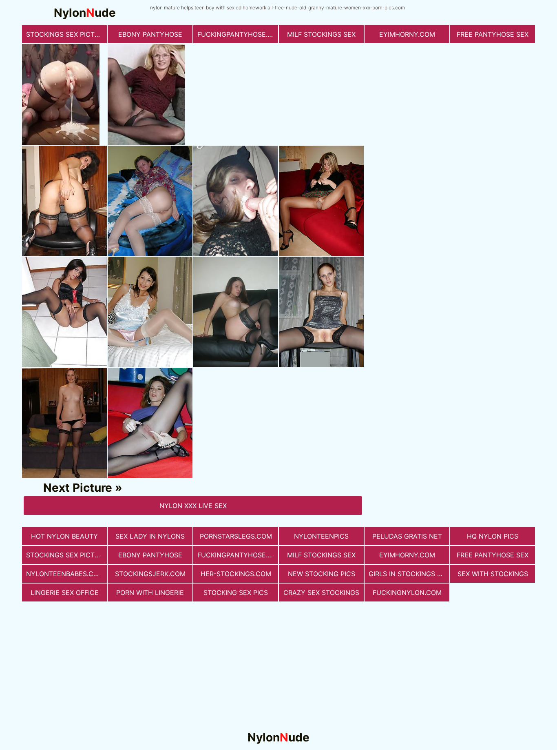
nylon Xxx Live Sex (193, 505)
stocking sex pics (235, 592)
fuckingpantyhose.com (237, 34)
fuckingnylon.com (407, 592)
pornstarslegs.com (236, 536)
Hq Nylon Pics (492, 536)
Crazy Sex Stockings (321, 592)
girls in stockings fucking (409, 574)
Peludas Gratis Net (407, 536)
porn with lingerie (150, 592)
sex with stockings (493, 574)
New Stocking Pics (321, 574)
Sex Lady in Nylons (150, 536)
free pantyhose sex (492, 34)
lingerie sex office (65, 592)
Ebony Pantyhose (150, 34)
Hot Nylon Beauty (64, 536)
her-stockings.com (236, 574)
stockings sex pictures (66, 34)
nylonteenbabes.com (65, 574)
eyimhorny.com (407, 34)
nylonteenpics (321, 536)
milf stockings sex (321, 34)
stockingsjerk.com (150, 574)
